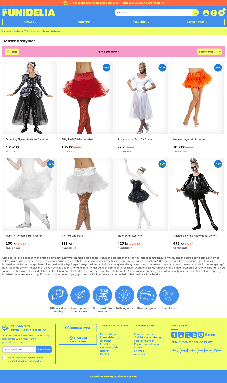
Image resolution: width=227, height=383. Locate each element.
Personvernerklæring (146, 344)
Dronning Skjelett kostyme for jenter (27, 139)
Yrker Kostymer (32, 31)
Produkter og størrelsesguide (109, 346)
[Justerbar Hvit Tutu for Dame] (141, 98)
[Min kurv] (221, 13)
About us (139, 353)
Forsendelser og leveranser (109, 339)
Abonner (44, 349)
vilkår (24, 361)
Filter (14, 51)
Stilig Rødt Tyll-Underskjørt (77, 139)
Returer (104, 350)
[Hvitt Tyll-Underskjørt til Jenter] (30, 194)
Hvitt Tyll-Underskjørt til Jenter (24, 235)
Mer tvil (104, 353)
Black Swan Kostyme (130, 235)
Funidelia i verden (144, 334)
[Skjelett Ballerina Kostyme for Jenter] (197, 194)
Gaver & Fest (195, 22)
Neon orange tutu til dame (189, 139)
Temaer (29, 22)
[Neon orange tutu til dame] (197, 98)
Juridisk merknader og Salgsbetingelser (147, 339)
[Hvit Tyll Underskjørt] (86, 194)
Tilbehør (140, 22)
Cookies (139, 347)
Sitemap (139, 350)
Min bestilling (108, 334)
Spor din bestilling (78, 339)
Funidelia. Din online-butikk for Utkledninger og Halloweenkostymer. (28, 12)
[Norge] (174, 335)
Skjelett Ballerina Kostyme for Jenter (194, 235)
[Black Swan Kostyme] (141, 194)
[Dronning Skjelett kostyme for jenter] (30, 98)
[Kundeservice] (213, 13)
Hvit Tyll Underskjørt (73, 235)
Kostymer (84, 22)
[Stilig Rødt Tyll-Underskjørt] (86, 98)
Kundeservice (79, 327)
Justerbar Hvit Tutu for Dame (135, 139)
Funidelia (6, 31)
